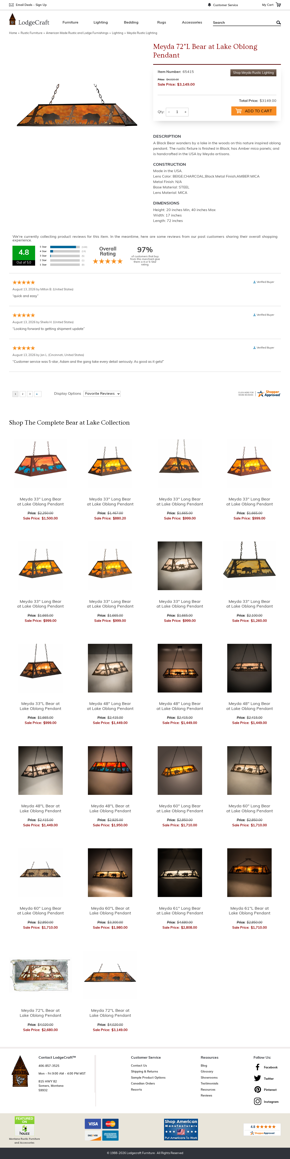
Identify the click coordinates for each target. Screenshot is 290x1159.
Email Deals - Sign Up (31, 5)
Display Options (67, 394)
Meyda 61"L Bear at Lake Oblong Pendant (249, 911)
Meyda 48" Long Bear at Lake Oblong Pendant (110, 706)
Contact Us (139, 1065)
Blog (204, 1065)
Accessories (192, 22)
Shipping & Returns (144, 1071)
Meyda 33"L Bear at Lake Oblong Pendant (40, 706)
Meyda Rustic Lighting (142, 33)
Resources (208, 1089)
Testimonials (209, 1083)
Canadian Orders (143, 1083)
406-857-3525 (49, 1066)
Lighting (101, 22)
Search (278, 22)
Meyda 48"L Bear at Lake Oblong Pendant (40, 808)
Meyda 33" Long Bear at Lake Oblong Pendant (40, 502)
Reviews (206, 1095)
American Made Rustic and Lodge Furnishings (77, 33)
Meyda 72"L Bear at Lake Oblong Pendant (40, 1013)
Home (13, 33)
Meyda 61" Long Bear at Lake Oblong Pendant (180, 911)
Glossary (207, 1071)
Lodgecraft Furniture (141, 1153)
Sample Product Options (148, 1077)
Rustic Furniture (31, 33)
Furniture (70, 22)
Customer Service (225, 5)
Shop (253, 73)
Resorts (136, 1089)
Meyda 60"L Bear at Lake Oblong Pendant (110, 911)
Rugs (161, 22)
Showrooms (209, 1077)
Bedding (131, 22)
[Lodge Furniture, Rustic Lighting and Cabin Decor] (29, 19)
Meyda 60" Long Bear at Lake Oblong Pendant (180, 808)
